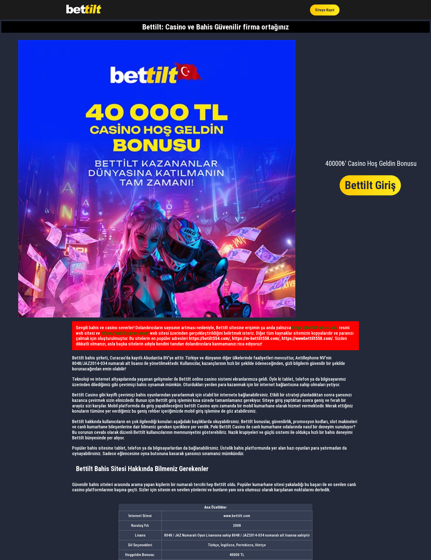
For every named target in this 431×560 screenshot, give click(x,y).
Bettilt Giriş (370, 185)
